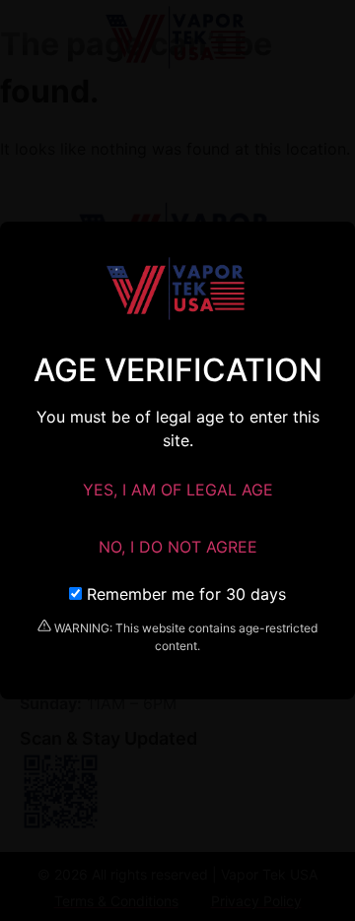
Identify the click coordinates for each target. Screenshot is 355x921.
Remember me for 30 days (184, 594)
